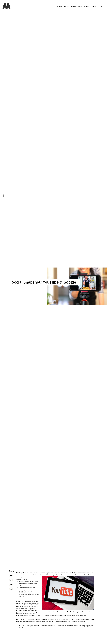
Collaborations (76, 6)
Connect (94, 6)
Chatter (86, 6)
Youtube (26, 573)
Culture (59, 6)
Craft (66, 6)
